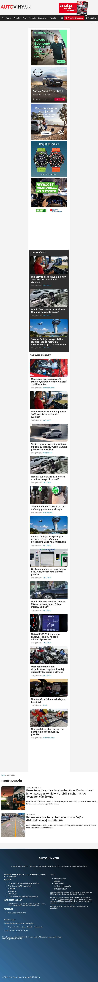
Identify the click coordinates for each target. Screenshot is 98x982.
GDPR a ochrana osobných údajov (16, 931)
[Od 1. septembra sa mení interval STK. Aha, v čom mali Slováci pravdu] (49, 566)
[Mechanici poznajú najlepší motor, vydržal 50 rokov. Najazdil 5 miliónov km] (49, 376)
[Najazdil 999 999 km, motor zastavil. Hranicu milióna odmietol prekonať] (49, 631)
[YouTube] (95, 22)
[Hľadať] (3, 18)
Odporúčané (42, 18)
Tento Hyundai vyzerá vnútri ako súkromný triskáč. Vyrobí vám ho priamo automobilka (49, 447)
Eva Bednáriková (48, 388)
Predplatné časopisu (75, 18)
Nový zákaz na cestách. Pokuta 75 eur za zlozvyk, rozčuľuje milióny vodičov (48, 604)
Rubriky (9, 18)
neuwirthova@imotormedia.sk (32, 927)
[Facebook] (91, 22)
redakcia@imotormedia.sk (29, 896)
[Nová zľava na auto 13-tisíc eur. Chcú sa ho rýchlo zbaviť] (49, 306)
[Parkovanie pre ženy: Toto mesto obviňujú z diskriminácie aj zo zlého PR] (13, 836)
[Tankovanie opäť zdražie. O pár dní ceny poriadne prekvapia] (49, 503)
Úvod (3, 775)
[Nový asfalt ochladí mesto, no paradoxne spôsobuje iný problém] (49, 726)
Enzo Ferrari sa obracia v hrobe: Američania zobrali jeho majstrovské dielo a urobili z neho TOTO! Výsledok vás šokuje (59, 793)
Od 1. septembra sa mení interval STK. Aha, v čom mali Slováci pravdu (49, 572)
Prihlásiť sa (92, 18)
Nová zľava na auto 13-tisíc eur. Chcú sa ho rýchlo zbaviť (48, 310)
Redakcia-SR (47, 453)
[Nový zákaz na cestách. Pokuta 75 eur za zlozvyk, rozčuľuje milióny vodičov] (49, 598)
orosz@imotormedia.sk (23, 886)
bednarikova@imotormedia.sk (29, 883)
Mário (45, 705)
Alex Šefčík (47, 285)
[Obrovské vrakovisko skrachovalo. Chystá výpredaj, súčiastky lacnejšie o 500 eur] (49, 663)
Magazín (32, 18)
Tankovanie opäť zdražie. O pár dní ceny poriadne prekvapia (48, 508)
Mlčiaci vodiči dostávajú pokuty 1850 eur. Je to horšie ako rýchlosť (48, 279)
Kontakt (53, 18)
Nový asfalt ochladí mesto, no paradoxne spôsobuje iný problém (47, 732)
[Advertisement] (49, 230)
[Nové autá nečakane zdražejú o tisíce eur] (49, 696)
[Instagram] (62, 18)
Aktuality (17, 18)
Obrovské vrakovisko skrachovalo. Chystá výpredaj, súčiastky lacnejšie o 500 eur (47, 669)
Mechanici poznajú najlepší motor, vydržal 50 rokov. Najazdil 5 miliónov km (49, 382)
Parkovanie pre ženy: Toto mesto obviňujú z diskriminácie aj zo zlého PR (54, 819)
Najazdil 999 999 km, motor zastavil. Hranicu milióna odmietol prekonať (45, 637)
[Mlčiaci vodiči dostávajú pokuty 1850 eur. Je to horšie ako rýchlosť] (49, 273)
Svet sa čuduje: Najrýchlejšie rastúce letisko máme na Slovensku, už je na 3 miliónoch (48, 342)
